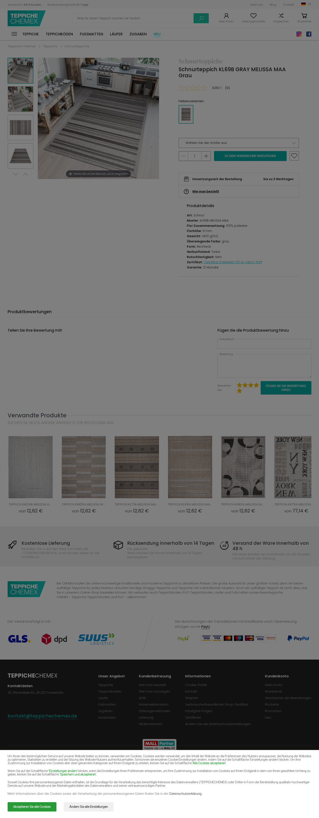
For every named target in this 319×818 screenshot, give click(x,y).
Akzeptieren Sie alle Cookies (32, 806)
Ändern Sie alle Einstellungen (88, 806)
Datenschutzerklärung (185, 794)
